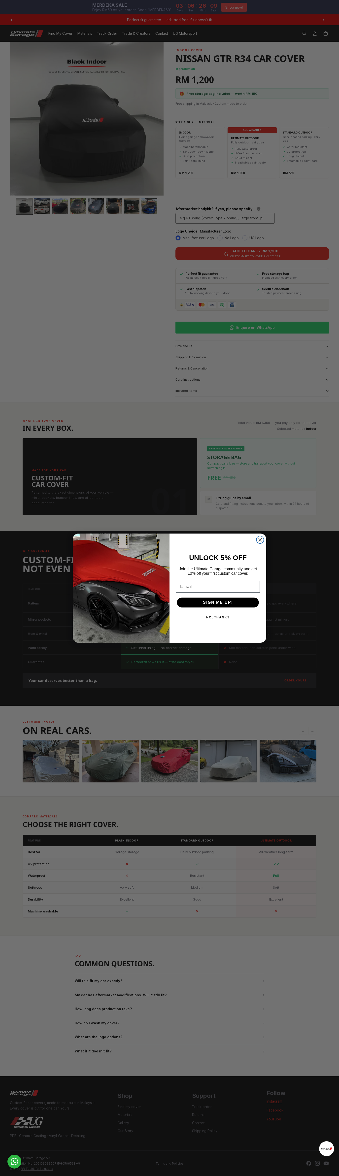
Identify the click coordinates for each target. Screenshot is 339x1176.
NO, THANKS (218, 617)
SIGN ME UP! (218, 602)
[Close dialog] (260, 539)
